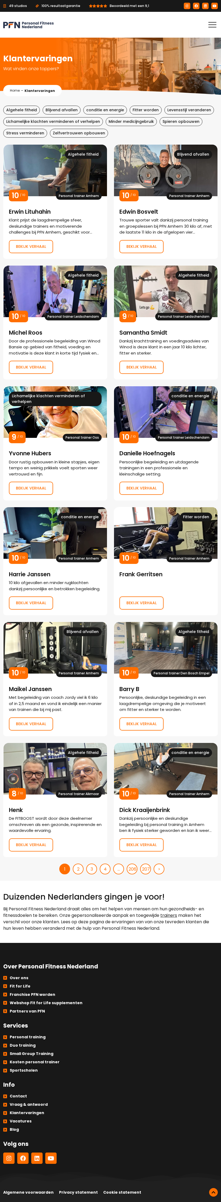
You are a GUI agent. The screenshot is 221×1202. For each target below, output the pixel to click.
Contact (18, 1096)
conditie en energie (105, 110)
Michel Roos (55, 323)
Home (15, 90)
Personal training (28, 1037)
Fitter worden (146, 110)
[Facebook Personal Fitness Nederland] (196, 6)
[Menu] (212, 24)
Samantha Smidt (165, 323)
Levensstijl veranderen (189, 110)
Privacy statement (78, 1192)
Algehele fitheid (21, 110)
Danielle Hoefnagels (165, 443)
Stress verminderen (25, 133)
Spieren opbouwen (181, 121)
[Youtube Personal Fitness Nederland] (214, 6)
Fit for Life (20, 986)
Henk (55, 800)
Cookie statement (122, 1192)
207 (146, 869)
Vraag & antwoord (29, 1104)
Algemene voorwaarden (28, 1192)
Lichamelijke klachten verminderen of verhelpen (53, 121)
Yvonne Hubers (55, 443)
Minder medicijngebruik (131, 121)
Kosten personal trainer (35, 1062)
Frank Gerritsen (165, 561)
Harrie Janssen (55, 561)
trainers (168, 915)
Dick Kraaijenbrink (165, 800)
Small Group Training (31, 1053)
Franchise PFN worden (32, 994)
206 (132, 869)
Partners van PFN (27, 1011)
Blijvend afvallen (62, 110)
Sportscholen (24, 1070)
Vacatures (21, 1121)
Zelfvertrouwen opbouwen (79, 133)
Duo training (23, 1045)
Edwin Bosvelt (165, 202)
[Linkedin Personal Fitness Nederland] (205, 6)
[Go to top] (213, 1192)
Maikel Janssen (55, 679)
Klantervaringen (27, 1112)
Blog (14, 1129)
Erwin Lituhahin (55, 202)
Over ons (19, 978)
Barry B (165, 679)
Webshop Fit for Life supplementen (46, 1003)
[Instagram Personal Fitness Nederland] (187, 6)
